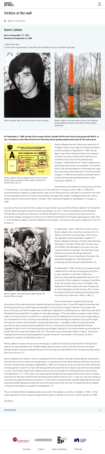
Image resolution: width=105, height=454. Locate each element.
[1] (74, 181)
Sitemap (78, 449)
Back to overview (16, 21)
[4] (95, 262)
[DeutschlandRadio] (46, 439)
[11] (23, 374)
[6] (93, 295)
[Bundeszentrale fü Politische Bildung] (23, 439)
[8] (86, 334)
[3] (94, 238)
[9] (44, 337)
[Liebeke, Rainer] (27, 116)
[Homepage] (9, 4)
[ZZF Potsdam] (64, 439)
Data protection (59, 449)
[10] (22, 353)
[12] (74, 377)
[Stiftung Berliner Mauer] (82, 439)
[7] (61, 313)
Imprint (41, 449)
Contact (26, 449)
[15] (92, 392)
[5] (66, 280)
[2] (13, 223)
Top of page (100, 426)
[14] (51, 386)
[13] (45, 380)
